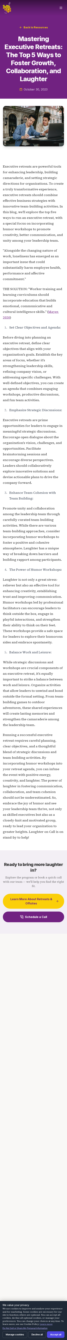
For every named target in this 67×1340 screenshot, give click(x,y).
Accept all (55, 1334)
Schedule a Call (36, 917)
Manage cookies (15, 1334)
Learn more (46, 1324)
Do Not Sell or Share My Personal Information (25, 1328)
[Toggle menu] (61, 8)
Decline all (37, 1334)
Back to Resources (36, 27)
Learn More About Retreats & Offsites (31, 901)
